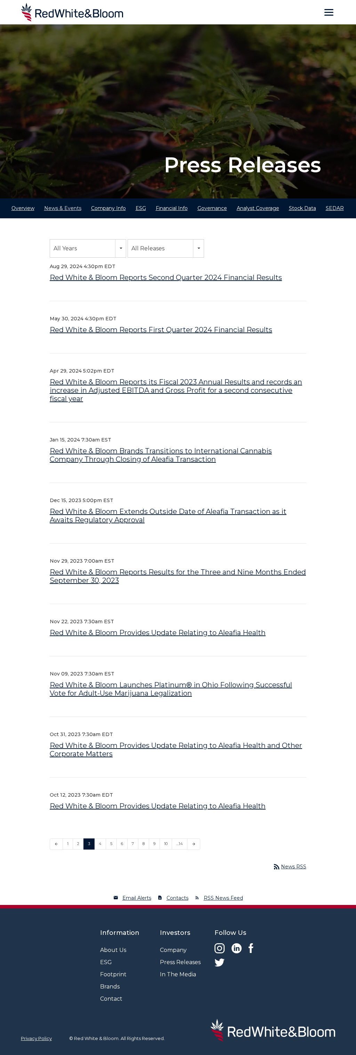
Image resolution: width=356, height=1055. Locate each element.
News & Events (62, 208)
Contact (111, 998)
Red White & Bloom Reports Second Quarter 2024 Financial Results (166, 277)
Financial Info (172, 208)
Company (173, 950)
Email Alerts (136, 898)
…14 (179, 843)
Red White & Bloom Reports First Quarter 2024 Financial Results (161, 330)
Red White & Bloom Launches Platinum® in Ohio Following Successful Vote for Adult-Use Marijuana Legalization (171, 689)
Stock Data (302, 208)
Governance (212, 208)
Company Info (108, 208)
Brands (110, 986)
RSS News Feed (223, 898)
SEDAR (335, 208)
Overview (22, 208)
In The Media (178, 974)
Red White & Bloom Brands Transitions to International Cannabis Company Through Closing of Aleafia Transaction (161, 455)
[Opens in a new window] (220, 948)
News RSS (289, 866)
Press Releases (180, 962)
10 (166, 843)
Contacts (177, 898)
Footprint (113, 974)
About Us (113, 950)
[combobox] (88, 248)
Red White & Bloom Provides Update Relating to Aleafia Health (158, 632)
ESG (141, 208)
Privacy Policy (36, 1038)
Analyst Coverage (258, 208)
